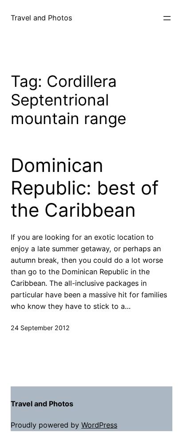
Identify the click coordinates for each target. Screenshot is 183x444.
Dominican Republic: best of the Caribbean (85, 187)
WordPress (99, 425)
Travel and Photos (41, 17)
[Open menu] (167, 18)
